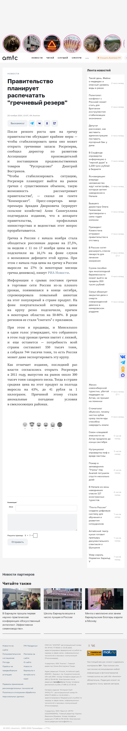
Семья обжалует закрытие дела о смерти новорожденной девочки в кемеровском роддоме (98, 301)
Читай (50, 58)
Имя (11, 507)
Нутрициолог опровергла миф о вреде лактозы (99, 452)
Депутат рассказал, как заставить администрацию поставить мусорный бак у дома (98, 135)
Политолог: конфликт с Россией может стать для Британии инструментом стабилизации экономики (97, 107)
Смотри (77, 58)
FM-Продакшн (30, 645)
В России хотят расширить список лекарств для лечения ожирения (99, 254)
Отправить (18, 541)
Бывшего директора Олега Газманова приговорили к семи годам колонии (98, 211)
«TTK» (47, 728)
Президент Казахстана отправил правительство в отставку (98, 234)
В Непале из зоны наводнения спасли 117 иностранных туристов (99, 493)
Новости (37, 58)
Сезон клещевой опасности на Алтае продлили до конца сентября (99, 437)
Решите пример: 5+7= (20, 535)
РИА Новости (58, 273)
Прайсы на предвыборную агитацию (9, 670)
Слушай (63, 58)
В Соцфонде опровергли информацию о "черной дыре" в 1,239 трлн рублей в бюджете (99, 160)
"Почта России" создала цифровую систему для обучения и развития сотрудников (99, 515)
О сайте (27, 662)
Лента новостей (99, 70)
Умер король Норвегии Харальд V (99, 558)
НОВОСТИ (13, 74)
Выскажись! (17, 123)
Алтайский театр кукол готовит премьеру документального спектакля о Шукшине (99, 539)
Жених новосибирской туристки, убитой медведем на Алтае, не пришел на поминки (99, 393)
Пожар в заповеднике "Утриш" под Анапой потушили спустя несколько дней (99, 471)
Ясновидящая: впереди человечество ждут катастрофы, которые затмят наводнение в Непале (99, 186)
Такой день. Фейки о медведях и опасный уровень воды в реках (99, 83)
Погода (6, 662)
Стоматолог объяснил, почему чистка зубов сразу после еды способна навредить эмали (99, 416)
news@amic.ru (59, 682)
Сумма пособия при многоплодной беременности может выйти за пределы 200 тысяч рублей (99, 276)
